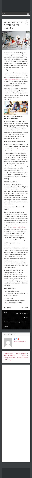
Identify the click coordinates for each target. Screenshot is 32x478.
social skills (23, 322)
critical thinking (16, 322)
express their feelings (18, 227)
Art (17, 313)
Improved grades (22, 149)
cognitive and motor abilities (12, 79)
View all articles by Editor (20, 341)
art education (8, 322)
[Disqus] (16, 389)
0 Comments (8, 307)
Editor (27, 317)
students (6, 326)
